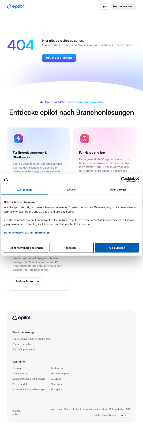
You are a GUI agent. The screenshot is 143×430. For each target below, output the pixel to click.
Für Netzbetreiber (22, 344)
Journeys (17, 368)
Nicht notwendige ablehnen (26, 247)
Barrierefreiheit (72, 409)
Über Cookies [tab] (118, 189)
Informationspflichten (95, 409)
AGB (128, 409)
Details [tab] (71, 189)
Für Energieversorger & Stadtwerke (31, 339)
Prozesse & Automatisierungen (29, 389)
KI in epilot (56, 389)
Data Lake (56, 379)
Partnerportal (19, 384)
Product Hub (57, 368)
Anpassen (69, 247)
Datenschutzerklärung (18, 232)
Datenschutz (116, 409)
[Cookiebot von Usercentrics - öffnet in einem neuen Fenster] (123, 179)
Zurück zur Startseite (59, 57)
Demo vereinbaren (123, 6)
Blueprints (56, 384)
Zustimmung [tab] (25, 189)
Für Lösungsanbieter (23, 349)
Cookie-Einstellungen (105, 415)
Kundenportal (19, 373)
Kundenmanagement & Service (28, 379)
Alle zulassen (117, 247)
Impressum (42, 232)
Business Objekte (60, 373)
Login (104, 6)
